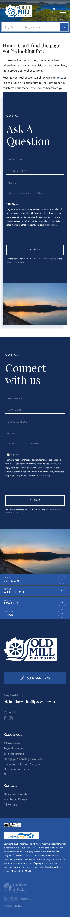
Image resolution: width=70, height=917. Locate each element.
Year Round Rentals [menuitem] (15, 799)
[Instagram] (11, 718)
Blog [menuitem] (6, 774)
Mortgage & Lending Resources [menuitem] (23, 759)
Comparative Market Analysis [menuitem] (22, 764)
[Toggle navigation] (63, 11)
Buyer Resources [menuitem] (14, 748)
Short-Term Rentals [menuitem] (15, 794)
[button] (64, 27)
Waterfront (15, 592)
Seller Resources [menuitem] (14, 753)
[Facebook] (5, 718)
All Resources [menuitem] (12, 743)
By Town (11, 581)
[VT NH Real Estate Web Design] (35, 888)
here (59, 77)
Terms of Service (12, 262)
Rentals (11, 603)
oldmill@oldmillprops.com (29, 702)
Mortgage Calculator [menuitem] (16, 769)
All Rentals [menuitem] (10, 804)
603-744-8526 (38, 678)
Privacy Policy (50, 225)
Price (8, 615)
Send (35, 250)
